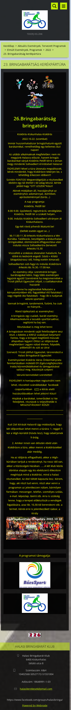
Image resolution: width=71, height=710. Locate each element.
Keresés (54, 6)
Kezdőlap (8, 46)
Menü (63, 6)
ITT (36, 389)
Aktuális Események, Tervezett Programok (42, 46)
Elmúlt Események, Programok (24, 49)
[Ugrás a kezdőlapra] (35, 16)
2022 (48, 49)
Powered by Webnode (34, 705)
